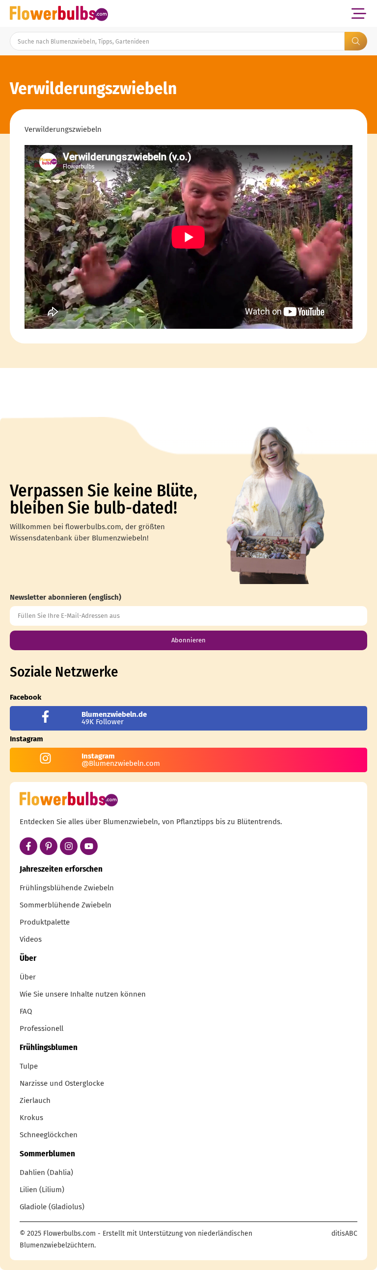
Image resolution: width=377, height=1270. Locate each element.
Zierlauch (35, 1100)
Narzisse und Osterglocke (62, 1083)
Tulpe (29, 1066)
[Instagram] (69, 846)
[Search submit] (356, 41)
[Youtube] (89, 846)
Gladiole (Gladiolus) (52, 1206)
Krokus (31, 1117)
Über (28, 977)
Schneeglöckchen (49, 1134)
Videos (31, 939)
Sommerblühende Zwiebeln (65, 905)
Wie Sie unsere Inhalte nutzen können (83, 994)
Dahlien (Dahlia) (46, 1172)
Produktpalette (45, 922)
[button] (358, 13)
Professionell (41, 1028)
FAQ (26, 1011)
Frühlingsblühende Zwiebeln (67, 887)
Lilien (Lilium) (42, 1189)
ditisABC (344, 1233)
